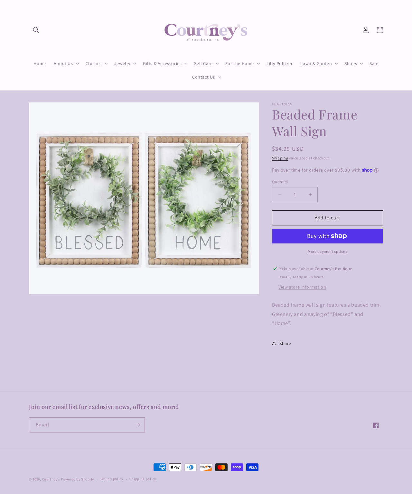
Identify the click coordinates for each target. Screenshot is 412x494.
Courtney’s (51, 479)
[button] (36, 30)
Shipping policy (142, 479)
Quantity (280, 182)
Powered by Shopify (77, 479)
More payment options (327, 251)
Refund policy (111, 479)
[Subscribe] (137, 424)
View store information (302, 287)
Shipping (280, 158)
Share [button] (285, 343)
